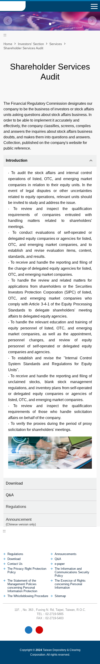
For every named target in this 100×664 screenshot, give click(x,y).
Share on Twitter (61, 93)
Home (7, 44)
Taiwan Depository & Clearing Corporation (13, 6)
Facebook (28, 630)
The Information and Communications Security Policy (72, 572)
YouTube (39, 630)
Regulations (16, 506)
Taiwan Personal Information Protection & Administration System (60, 630)
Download (14, 483)
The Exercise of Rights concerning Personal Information (70, 584)
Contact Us (15, 564)
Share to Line (53, 93)
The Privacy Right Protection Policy (26, 570)
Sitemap (60, 596)
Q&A (10, 495)
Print (38, 93)
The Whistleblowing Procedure (27, 596)
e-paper (60, 564)
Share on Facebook (46, 93)
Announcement (21, 521)
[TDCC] (50, 540)
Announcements (66, 554)
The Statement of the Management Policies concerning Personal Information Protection (22, 586)
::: (4, 531)
